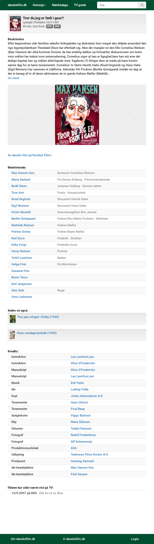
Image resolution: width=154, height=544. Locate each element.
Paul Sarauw (79, 474)
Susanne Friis (20, 271)
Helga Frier (18, 264)
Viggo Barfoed (80, 415)
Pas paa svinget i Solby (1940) (38, 317)
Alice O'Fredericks (83, 363)
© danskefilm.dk (74, 539)
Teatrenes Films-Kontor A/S (89, 454)
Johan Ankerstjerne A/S (87, 396)
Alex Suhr (17, 290)
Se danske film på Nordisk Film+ (29, 155)
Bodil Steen (19, 186)
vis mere (13, 78)
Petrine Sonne (20, 231)
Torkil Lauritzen (21, 258)
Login (135, 539)
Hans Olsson (79, 402)
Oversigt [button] (38, 5)
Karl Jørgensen (21, 284)
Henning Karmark (82, 461)
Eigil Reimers (20, 206)
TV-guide (80, 5)
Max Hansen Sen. (23, 173)
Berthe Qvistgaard (23, 218)
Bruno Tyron (19, 277)
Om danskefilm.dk (23, 539)
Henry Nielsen (20, 251)
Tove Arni (17, 192)
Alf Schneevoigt (81, 441)
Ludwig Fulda (79, 389)
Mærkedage (60, 5)
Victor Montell (21, 212)
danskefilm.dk (17, 5)
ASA (74, 448)
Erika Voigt (18, 245)
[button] (18, 115)
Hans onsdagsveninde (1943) (37, 333)
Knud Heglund (20, 199)
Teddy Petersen (81, 428)
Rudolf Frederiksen (83, 435)
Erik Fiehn (77, 383)
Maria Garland (20, 179)
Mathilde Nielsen (22, 225)
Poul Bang (78, 409)
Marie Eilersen (80, 422)
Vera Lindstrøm (21, 297)
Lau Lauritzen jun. (82, 357)
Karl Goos (18, 238)
